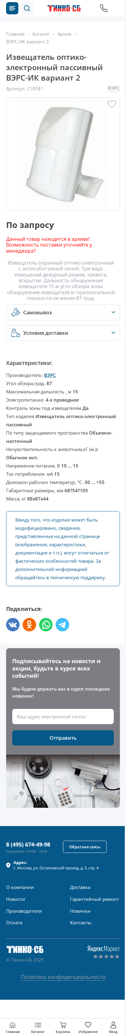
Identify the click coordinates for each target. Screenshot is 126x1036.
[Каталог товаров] (12, 8)
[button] (27, 8)
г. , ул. (55, 865)
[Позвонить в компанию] (104, 8)
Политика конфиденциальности (63, 976)
